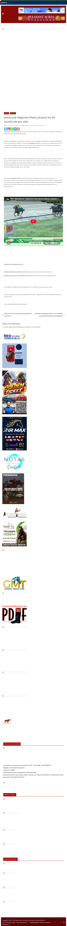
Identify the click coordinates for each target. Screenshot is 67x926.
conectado (19, 327)
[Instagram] (8, 129)
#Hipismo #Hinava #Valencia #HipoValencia (35, 125)
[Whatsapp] (11, 129)
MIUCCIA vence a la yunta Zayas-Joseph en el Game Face (18, 315)
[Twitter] (5, 129)
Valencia (6, 113)
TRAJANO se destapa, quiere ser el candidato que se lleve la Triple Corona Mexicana (49, 315)
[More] (18, 129)
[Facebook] (15, 129)
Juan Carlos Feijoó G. (18, 125)
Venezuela (13, 113)
